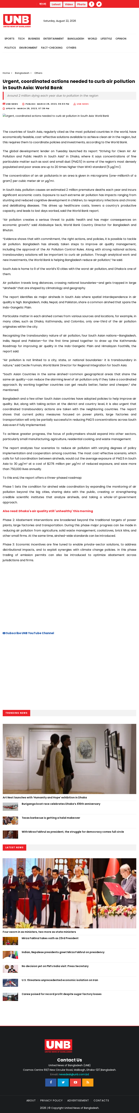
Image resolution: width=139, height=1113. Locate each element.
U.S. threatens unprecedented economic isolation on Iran (60, 980)
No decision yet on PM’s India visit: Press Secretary (55, 966)
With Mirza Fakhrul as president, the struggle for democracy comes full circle (73, 832)
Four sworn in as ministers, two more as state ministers (39, 932)
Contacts (101, 1100)
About (31, 1100)
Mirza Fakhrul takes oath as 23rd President (50, 938)
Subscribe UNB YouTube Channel (29, 633)
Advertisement (78, 1100)
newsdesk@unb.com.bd (69, 1074)
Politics (10, 48)
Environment (28, 48)
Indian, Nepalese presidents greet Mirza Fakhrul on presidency (63, 952)
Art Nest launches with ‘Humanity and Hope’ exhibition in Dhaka (45, 797)
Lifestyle (106, 38)
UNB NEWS (83, 103)
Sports (9, 38)
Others (71, 48)
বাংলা (42, 4)
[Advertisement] (69, 596)
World (92, 38)
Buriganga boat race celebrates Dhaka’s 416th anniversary (61, 804)
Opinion (120, 38)
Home (6, 73)
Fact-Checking (52, 48)
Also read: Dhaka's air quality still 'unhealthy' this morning (48, 511)
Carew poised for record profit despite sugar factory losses (62, 994)
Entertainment (53, 38)
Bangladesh (76, 38)
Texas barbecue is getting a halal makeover (51, 818)
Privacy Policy (51, 1100)
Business (34, 38)
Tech (21, 38)
